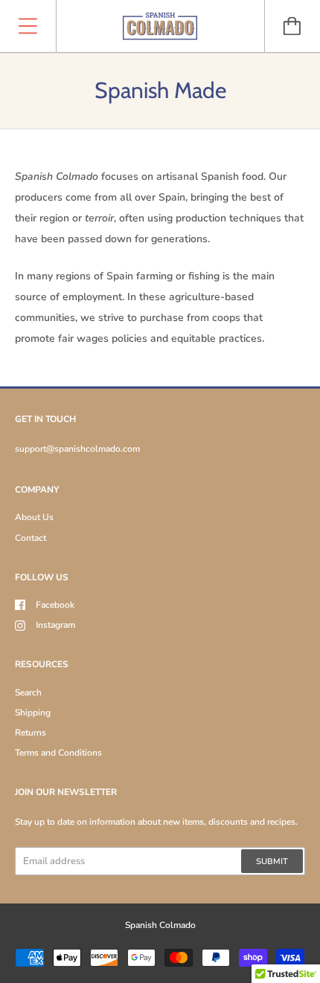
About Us (34, 517)
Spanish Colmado (160, 925)
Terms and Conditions (58, 753)
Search (28, 692)
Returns (30, 733)
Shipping (33, 712)
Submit (272, 861)
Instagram (55, 625)
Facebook (55, 605)
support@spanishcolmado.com (77, 449)
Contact (30, 538)
